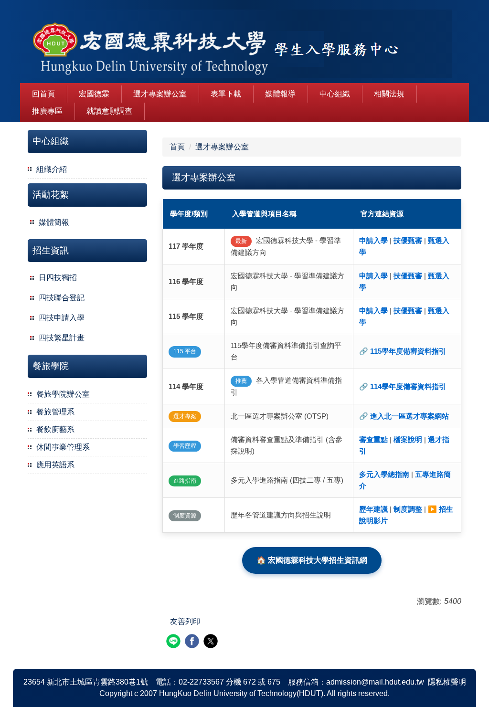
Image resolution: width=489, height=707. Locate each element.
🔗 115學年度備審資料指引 (402, 351)
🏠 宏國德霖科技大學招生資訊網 (311, 560)
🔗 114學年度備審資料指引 (402, 386)
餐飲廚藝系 (55, 429)
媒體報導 (280, 94)
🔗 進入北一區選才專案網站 (404, 416)
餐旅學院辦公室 (63, 394)
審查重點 (373, 439)
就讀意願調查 (109, 111)
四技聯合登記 (62, 298)
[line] (174, 642)
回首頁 (43, 94)
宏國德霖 (94, 94)
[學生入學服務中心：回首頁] (236, 45)
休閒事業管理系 (63, 447)
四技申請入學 (62, 318)
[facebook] (193, 642)
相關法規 (389, 94)
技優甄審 (407, 240)
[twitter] (211, 642)
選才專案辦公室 (160, 94)
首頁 (177, 147)
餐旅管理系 (55, 412)
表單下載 (226, 94)
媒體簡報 (54, 222)
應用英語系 (55, 465)
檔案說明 (407, 439)
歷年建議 (373, 509)
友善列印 (185, 621)
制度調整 (407, 509)
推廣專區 (47, 111)
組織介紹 (51, 169)
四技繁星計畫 (62, 338)
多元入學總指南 (384, 474)
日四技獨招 (58, 278)
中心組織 (334, 94)
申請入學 (373, 240)
